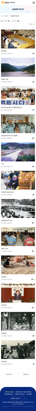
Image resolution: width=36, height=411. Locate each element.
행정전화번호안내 (8, 394)
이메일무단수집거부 (20, 394)
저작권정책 (29, 394)
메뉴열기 (34, 2)
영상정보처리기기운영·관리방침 (23, 392)
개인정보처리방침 (9, 392)
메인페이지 (2, 16)
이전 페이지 (9, 374)
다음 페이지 (26, 374)
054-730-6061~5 (19, 404)
